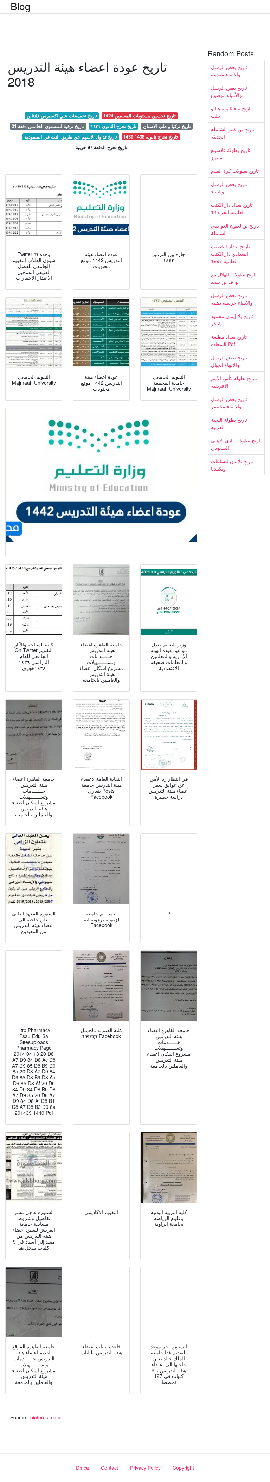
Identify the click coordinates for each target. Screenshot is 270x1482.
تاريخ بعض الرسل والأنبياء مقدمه (229, 70)
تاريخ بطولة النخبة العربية (229, 423)
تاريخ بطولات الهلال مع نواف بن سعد (234, 278)
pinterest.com (45, 1417)
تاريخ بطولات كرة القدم (235, 170)
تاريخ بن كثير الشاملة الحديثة (232, 133)
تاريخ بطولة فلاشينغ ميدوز (230, 153)
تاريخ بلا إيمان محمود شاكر (232, 319)
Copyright (183, 1467)
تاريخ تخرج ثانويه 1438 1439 (150, 136)
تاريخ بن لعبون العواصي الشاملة (235, 229)
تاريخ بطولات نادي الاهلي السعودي (236, 444)
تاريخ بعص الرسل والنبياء (229, 187)
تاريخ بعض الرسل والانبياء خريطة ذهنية (232, 299)
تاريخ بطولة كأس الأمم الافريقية (234, 382)
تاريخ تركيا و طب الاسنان (167, 126)
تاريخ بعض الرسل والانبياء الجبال (229, 361)
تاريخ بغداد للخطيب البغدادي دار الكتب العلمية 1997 (230, 253)
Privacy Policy (145, 1467)
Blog (21, 6)
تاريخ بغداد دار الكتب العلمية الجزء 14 (232, 208)
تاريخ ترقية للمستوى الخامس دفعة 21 (48, 126)
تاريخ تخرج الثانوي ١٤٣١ (113, 126)
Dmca (82, 1467)
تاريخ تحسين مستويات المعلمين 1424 (139, 115)
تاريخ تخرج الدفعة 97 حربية (101, 147)
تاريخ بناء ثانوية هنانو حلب (231, 112)
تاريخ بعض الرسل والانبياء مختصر (229, 402)
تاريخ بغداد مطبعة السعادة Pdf (229, 340)
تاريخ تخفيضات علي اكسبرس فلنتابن (62, 115)
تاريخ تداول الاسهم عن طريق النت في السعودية (71, 136)
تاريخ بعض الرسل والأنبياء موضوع (229, 91)
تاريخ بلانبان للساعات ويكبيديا (232, 465)
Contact (109, 1467)
